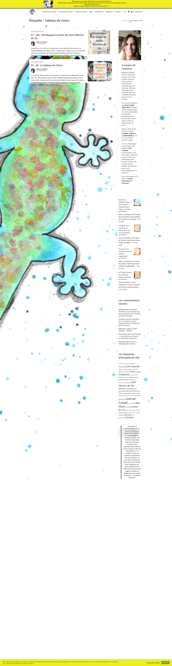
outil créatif (128, 410)
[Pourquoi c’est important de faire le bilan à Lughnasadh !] (137, 251)
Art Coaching (127, 149)
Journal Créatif (127, 401)
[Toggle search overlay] (125, 12)
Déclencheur (122, 382)
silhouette (127, 415)
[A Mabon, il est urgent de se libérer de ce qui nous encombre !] (137, 228)
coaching (126, 372)
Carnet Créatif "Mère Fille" (128, 106)
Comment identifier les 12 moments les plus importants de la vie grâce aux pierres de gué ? (130, 312)
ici (80, 6)
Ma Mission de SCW (49, 12)
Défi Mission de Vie (37, 32)
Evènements (99, 12)
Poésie (125, 413)
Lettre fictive (131, 403)
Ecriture (138, 391)
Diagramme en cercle (124, 377)
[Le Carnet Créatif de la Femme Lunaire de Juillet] (137, 275)
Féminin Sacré (137, 395)
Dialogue (133, 379)
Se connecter (137, 12)
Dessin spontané (134, 375)
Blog (90, 12)
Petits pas (133, 410)
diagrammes (127, 380)
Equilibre (137, 393)
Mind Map (127, 407)
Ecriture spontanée (124, 393)
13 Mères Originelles (123, 363)
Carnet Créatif (123, 369)
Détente (122, 388)
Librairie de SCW (81, 12)
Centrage (129, 369)
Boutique (109, 12)
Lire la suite (123, 289)
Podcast (121, 413)
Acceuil (124, 20)
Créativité (124, 374)
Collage (132, 371)
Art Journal (133, 366)
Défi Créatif (128, 382)
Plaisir (138, 410)
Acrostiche (132, 364)
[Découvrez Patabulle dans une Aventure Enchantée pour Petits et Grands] (137, 202)
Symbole (130, 417)
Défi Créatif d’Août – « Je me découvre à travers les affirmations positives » (130, 336)
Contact (117, 12)
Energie (132, 393)
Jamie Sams (122, 399)
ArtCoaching (123, 367)
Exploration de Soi (128, 395)
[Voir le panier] (128, 12)
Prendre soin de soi (132, 413)
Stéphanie (44, 42)
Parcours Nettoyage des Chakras (127, 343)
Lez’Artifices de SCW (65, 12)
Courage (138, 372)
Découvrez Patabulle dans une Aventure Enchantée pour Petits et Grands (124, 204)
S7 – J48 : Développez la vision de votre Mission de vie (57, 36)
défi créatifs (128, 136)
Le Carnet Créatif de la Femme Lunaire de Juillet (125, 274)
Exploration (121, 395)
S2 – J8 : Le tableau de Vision (47, 65)
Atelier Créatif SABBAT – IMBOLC (128, 330)
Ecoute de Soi (130, 391)
